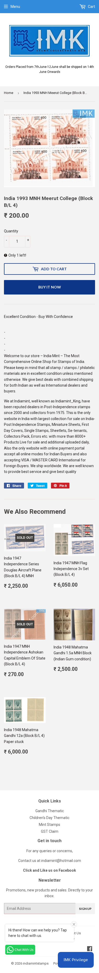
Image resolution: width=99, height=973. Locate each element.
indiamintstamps (36, 963)
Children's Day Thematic (49, 818)
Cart (91, 6)
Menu (15, 6)
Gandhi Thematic (49, 811)
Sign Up (85, 909)
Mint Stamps (49, 824)
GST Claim (49, 831)
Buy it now (49, 287)
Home (8, 93)
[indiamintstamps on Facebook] (89, 949)
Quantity (11, 231)
